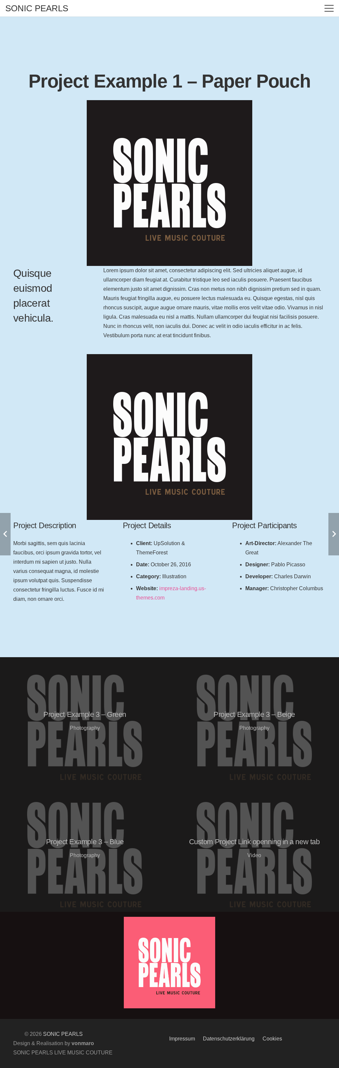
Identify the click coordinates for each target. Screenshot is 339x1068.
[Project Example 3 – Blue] (85, 848)
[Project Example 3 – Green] (85, 721)
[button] (329, 8)
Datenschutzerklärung (229, 1038)
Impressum (182, 1038)
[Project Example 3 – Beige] (254, 721)
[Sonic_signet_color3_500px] (169, 962)
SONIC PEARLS (63, 1034)
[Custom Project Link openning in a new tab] (254, 848)
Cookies (272, 1038)
